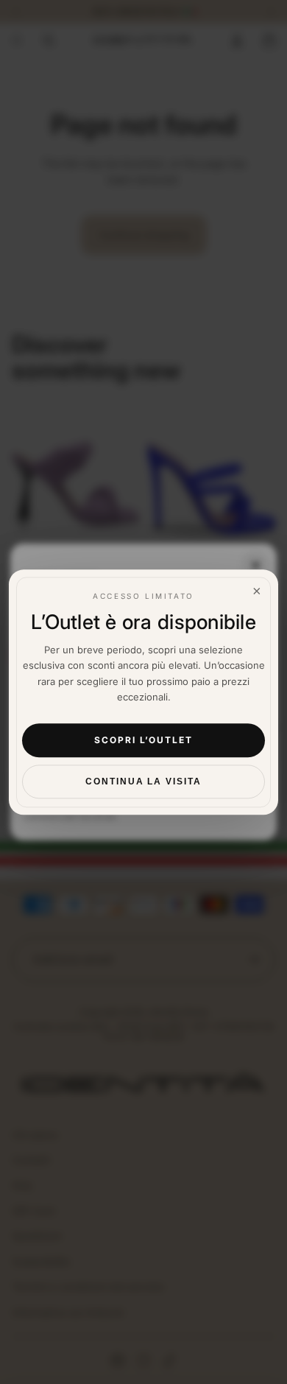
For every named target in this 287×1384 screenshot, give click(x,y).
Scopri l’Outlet (143, 740)
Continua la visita (143, 781)
